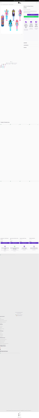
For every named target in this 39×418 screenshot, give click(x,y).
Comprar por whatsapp (31, 16)
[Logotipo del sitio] (19, 2)
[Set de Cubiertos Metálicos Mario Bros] (14, 152)
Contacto (1, 323)
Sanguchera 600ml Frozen (23, 238)
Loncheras (1, 326)
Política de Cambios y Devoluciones (4, 343)
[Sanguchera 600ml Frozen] (24, 152)
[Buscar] (36, 2)
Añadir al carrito (33, 14)
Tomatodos (1, 335)
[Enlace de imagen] (7, 282)
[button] (1, 34)
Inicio (1, 4)
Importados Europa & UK (5, 4)
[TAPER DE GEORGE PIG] (33, 152)
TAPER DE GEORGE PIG (32, 238)
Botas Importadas (11, 4)
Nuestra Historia (2, 319)
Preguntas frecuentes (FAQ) (3, 320)
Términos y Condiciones (3, 344)
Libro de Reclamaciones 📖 (3, 339)
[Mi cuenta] (38, 2)
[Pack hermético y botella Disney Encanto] (5, 152)
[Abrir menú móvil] (1, 2)
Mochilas (1, 327)
